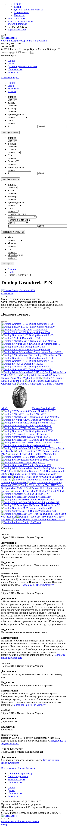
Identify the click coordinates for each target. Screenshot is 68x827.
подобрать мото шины (13, 232)
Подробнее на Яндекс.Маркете (37, 585)
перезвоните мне (17, 29)
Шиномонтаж (21, 12)
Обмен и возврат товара (21, 773)
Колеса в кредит (16, 18)
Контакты (19, 15)
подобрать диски (11, 179)
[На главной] (9, 37)
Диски (17, 6)
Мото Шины (14, 88)
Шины (17, 4)
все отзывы (7, 293)
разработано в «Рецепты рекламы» (20, 821)
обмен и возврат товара (20, 21)
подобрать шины (10, 132)
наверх (5, 824)
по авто (12, 91)
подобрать (7, 263)
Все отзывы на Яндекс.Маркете (18, 768)
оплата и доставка (17, 23)
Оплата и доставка (18, 776)
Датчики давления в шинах (28, 9)
